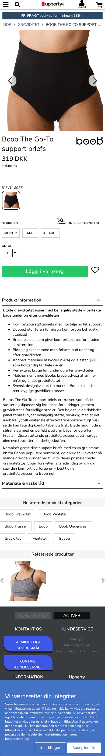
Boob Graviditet (18, 514)
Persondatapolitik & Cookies (76, 651)
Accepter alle (83, 747)
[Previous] (10, 80)
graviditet (28, 24)
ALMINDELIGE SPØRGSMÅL (28, 645)
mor (7, 24)
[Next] (94, 80)
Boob (43, 526)
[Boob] (89, 147)
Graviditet (13, 538)
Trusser (64, 538)
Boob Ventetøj (54, 514)
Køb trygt (76, 639)
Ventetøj (40, 538)
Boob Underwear (73, 526)
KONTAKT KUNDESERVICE (28, 664)
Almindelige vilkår (77, 645)
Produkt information (21, 300)
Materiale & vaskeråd (23, 483)
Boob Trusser (16, 526)
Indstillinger (50, 747)
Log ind (82, 7)
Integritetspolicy (16, 739)
